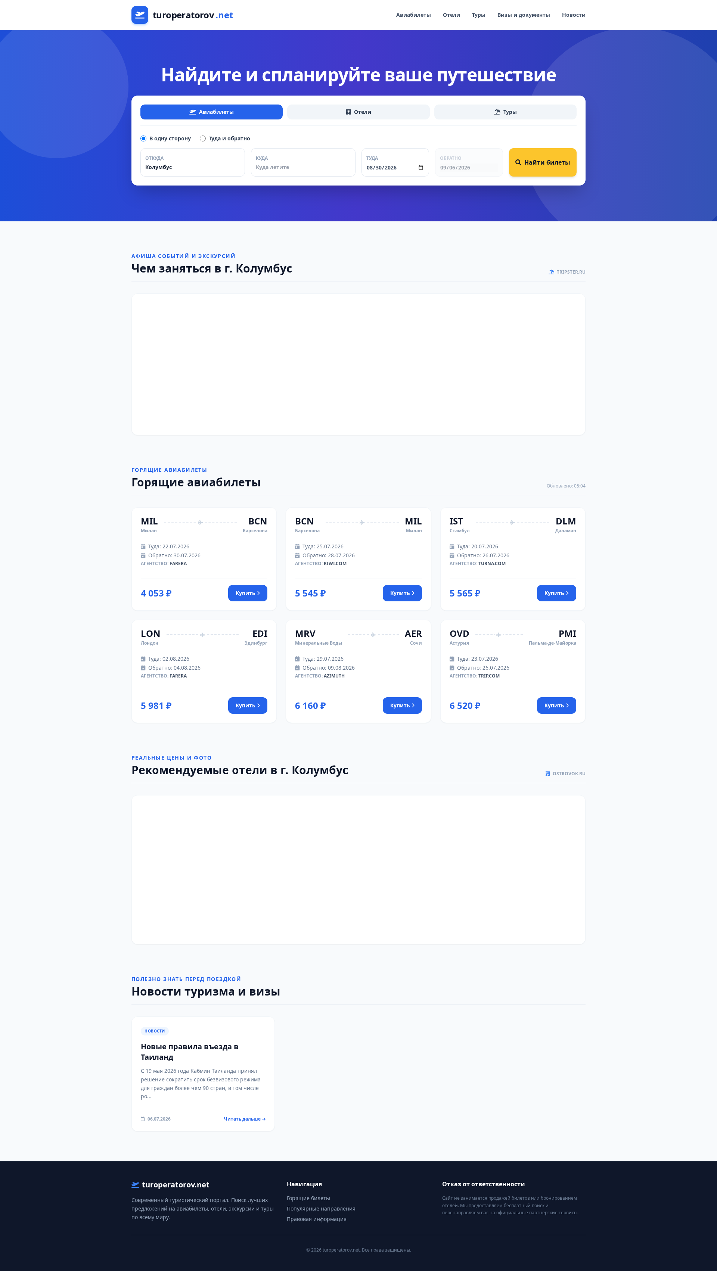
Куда (262, 158)
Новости (574, 14)
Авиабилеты (413, 14)
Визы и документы (523, 14)
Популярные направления (321, 1208)
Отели (451, 14)
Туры (478, 14)
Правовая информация (317, 1218)
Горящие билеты (308, 1198)
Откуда (154, 158)
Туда (372, 158)
